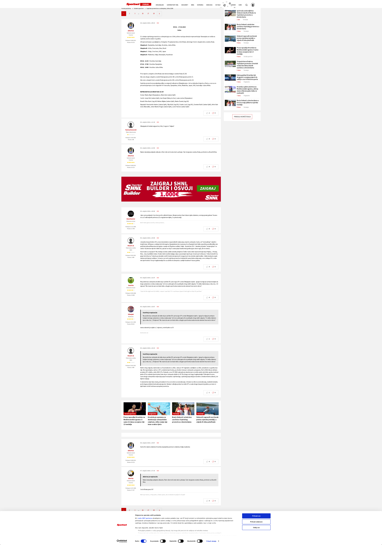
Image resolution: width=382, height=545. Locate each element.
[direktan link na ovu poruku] (158, 23)
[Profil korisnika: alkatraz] (131, 25)
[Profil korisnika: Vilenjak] (131, 309)
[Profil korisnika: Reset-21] (131, 240)
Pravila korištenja (242, 116)
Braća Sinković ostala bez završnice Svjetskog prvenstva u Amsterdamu (182, 419)
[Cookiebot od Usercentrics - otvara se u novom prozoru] (122, 541)
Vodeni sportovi (139, 8)
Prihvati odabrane (256, 522)
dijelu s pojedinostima (145, 535)
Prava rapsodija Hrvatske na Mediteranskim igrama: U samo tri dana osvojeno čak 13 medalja (134, 421)
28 (153, 14)
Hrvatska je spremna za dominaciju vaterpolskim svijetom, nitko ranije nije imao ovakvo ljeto (157, 421)
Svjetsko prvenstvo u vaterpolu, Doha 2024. (160, 8)
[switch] (163, 541)
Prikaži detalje (211, 541)
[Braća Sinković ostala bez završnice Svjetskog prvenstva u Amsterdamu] (183, 408)
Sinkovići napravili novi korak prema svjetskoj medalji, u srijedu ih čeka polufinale (207, 419)
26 (142, 14)
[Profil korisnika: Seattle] (131, 280)
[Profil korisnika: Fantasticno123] (131, 125)
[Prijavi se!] (253, 5)
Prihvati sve (256, 516)
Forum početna (126, 8)
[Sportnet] (138, 4)
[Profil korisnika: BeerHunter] (131, 214)
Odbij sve (256, 527)
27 (148, 14)
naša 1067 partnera (145, 518)
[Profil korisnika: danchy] (131, 473)
